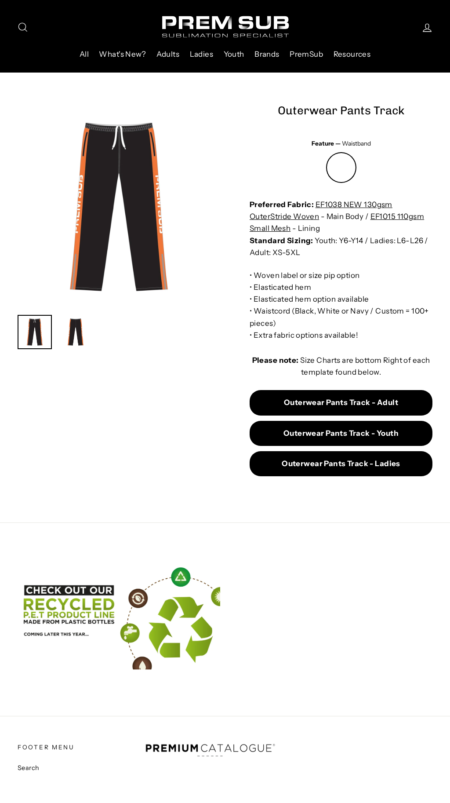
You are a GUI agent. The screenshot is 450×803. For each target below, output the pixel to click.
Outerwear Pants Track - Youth (341, 433)
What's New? (122, 54)
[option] (119, 207)
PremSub (306, 54)
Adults (168, 54)
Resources (352, 54)
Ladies (202, 54)
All (84, 54)
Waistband (341, 167)
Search (29, 768)
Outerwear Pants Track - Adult (341, 402)
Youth (234, 54)
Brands (266, 54)
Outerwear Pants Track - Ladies (341, 463)
